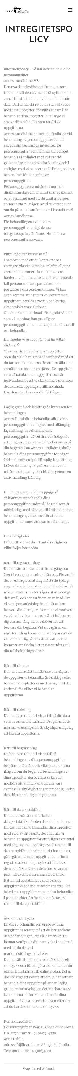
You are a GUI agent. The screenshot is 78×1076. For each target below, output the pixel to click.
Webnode (48, 1069)
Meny (69, 9)
